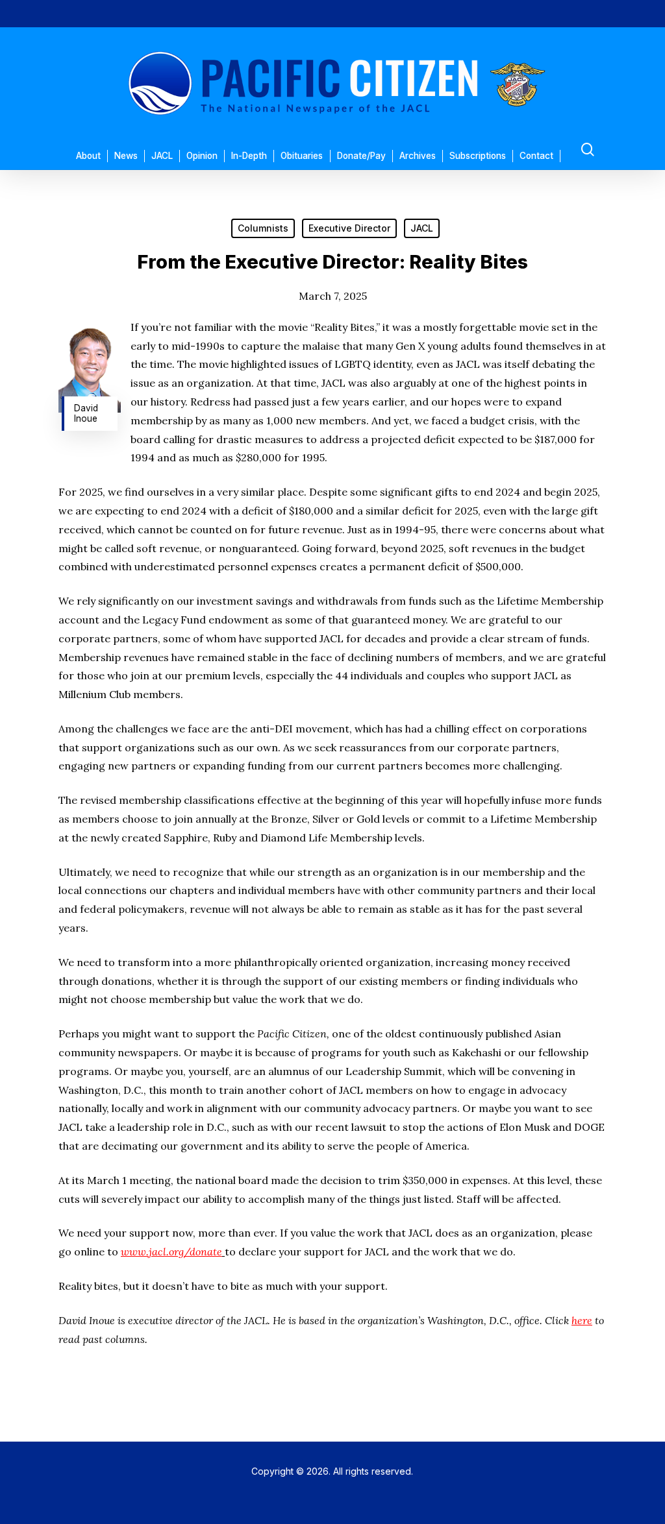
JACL (421, 228)
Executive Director (349, 228)
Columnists (263, 228)
